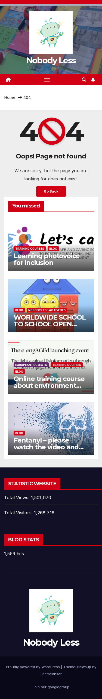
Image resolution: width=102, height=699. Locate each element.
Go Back (51, 191)
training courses (29, 248)
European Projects (31, 364)
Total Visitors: (19, 512)
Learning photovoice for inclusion (47, 259)
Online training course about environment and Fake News (49, 385)
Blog (53, 248)
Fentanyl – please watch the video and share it (46, 447)
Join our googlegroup (51, 687)
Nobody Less (51, 61)
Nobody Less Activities (47, 310)
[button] (84, 79)
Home (10, 97)
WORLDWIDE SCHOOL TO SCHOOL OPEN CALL (50, 324)
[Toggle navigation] (47, 80)
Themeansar (50, 674)
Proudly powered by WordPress (33, 667)
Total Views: (17, 497)
